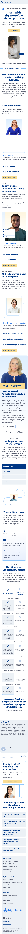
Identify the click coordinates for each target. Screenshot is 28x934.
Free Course (6, 887)
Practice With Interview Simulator (12, 882)
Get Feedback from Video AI (11, 885)
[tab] (14, 158)
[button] (25, 2)
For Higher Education (9, 864)
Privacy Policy (6, 921)
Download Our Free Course (12, 781)
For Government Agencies (10, 861)
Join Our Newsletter (8, 903)
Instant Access (7, 898)
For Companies (7, 869)
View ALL (14, 714)
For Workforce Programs (10, 866)
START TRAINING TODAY (9, 177)
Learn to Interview (8, 879)
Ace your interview (8, 426)
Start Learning (14, 30)
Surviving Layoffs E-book (10, 895)
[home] (6, 2)
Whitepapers (6, 900)
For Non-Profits (7, 872)
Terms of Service (7, 924)
